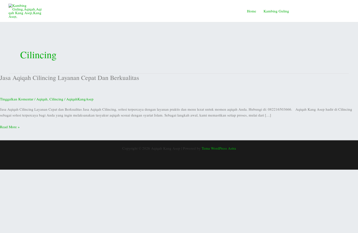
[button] (323, 11)
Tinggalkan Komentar (16, 99)
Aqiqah (41, 99)
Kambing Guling (276, 11)
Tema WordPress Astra (219, 148)
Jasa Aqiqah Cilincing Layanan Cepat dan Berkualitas (69, 77)
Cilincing (56, 99)
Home (251, 11)
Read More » (10, 126)
